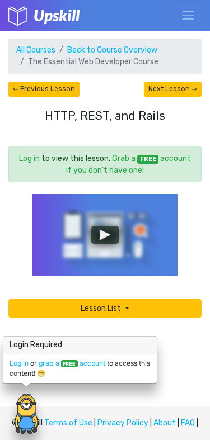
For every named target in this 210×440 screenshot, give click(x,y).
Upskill (57, 15)
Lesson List (102, 308)
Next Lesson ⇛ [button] (172, 89)
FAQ (188, 423)
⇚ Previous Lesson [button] (44, 89)
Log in (29, 158)
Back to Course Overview (112, 50)
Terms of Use (68, 423)
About (164, 423)
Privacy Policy (122, 423)
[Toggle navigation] (188, 15)
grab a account (72, 363)
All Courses (35, 50)
